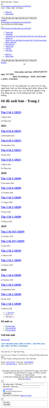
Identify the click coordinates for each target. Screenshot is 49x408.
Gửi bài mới (5, 340)
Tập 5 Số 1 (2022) (11, 112)
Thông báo (9, 46)
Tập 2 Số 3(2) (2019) (12, 231)
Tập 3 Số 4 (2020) (11, 187)
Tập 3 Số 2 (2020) (11, 207)
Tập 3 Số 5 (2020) (11, 178)
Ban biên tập (29, 36)
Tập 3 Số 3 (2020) (11, 197)
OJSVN (28, 379)
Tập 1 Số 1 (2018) (11, 303)
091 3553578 (11, 362)
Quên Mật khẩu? (8, 389)
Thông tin (9, 38)
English (3, 20)
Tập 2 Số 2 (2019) (11, 250)
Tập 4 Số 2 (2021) (11, 150)
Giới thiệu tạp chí (11, 36)
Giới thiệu (9, 34)
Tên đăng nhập (12, 384)
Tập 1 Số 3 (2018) (11, 284)
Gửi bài (21, 36)
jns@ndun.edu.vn (11, 364)
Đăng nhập (9, 14)
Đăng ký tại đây (26, 395)
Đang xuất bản (10, 42)
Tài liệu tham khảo (40, 40)
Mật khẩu (10, 387)
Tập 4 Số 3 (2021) (11, 140)
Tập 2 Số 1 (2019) (11, 260)
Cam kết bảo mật (40, 36)
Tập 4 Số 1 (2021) (11, 159)
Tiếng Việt (19, 18)
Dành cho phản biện (25, 40)
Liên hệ (8, 48)
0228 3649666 (28, 362)
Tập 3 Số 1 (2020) (11, 216)
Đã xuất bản (9, 44)
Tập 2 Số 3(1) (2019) (12, 241)
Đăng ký (8, 12)
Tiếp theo (9, 316)
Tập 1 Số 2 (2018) (11, 294)
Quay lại (9, 312)
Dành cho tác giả (11, 40)
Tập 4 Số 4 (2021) (11, 131)
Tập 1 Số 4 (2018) (11, 275)
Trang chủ (9, 32)
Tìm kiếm (8, 50)
